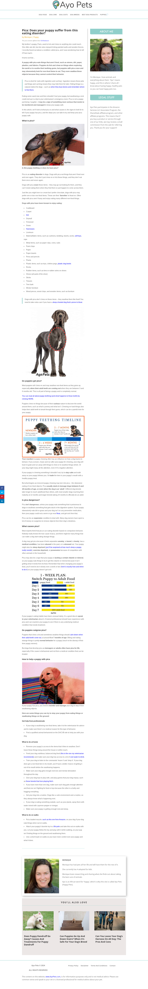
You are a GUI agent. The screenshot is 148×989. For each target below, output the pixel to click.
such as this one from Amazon (53, 819)
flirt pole (57, 826)
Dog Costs (63, 15)
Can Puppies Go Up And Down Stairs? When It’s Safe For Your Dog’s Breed (73, 939)
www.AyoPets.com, (53, 976)
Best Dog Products (90, 15)
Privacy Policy (73, 965)
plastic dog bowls (64, 264)
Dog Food (43, 15)
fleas (58, 513)
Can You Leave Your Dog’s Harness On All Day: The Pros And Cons (109, 939)
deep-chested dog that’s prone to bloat (67, 302)
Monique (28, 37)
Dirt (27, 215)
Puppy (36, 37)
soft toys (78, 236)
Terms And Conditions (99, 965)
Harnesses (30, 229)
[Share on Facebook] (2, 488)
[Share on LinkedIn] (2, 501)
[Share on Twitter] (2, 492)
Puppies (103, 15)
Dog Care (53, 15)
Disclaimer (84, 965)
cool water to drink (77, 757)
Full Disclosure (45, 41)
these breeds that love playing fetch (39, 781)
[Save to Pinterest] (2, 496)
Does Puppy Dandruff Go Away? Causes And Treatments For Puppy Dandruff (37, 940)
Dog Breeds (75, 15)
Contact (112, 965)
